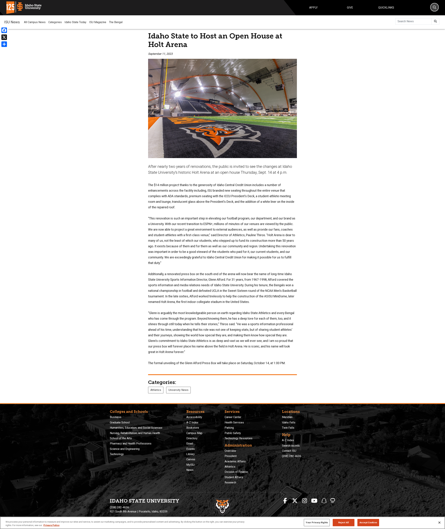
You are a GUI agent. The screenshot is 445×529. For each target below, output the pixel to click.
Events (190, 449)
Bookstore (192, 427)
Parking (229, 427)
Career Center (233, 417)
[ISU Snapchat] (324, 501)
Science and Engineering (125, 449)
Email (189, 443)
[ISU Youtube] (314, 501)
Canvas (190, 459)
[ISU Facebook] (285, 501)
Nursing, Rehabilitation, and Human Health (135, 433)
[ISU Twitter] (294, 501)
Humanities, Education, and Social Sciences (136, 427)
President (231, 456)
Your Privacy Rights (317, 522)
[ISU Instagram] (304, 501)
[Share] (4, 44)
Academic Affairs (235, 461)
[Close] (439, 522)
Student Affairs (234, 477)
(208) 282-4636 (291, 456)
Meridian (287, 417)
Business (115, 417)
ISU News (12, 22)
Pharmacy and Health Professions (130, 443)
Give (350, 7)
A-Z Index (192, 422)
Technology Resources (238, 438)
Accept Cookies (368, 522)
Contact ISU (289, 450)
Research (230, 482)
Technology (117, 454)
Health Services (234, 422)
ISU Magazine (97, 22)
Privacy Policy (51, 525)
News (189, 470)
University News (178, 390)
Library (190, 454)
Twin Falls (288, 427)
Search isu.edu (291, 445)
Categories (55, 22)
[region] (222, 523)
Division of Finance (236, 472)
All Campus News (35, 22)
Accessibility (194, 417)
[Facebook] (4, 30)
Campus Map (194, 433)
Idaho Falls (288, 422)
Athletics (155, 390)
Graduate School (120, 422)
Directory (191, 438)
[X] (4, 37)
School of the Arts (121, 438)
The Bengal (116, 22)
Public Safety (233, 433)
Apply (313, 7)
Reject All (343, 522)
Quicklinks (386, 7)
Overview (230, 450)
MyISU (190, 464)
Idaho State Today (75, 22)
